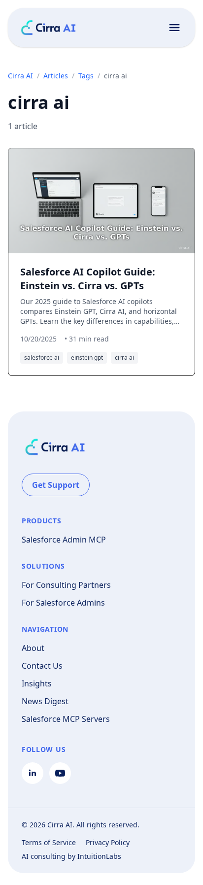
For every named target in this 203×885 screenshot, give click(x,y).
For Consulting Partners (66, 584)
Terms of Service (49, 842)
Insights (37, 683)
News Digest (45, 701)
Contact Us (42, 665)
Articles (55, 75)
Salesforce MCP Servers (66, 719)
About (33, 648)
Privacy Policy (108, 842)
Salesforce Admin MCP (64, 539)
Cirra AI (20, 75)
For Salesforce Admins (63, 602)
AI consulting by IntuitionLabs (71, 856)
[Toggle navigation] (174, 27)
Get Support (55, 484)
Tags (86, 75)
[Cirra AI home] (48, 27)
